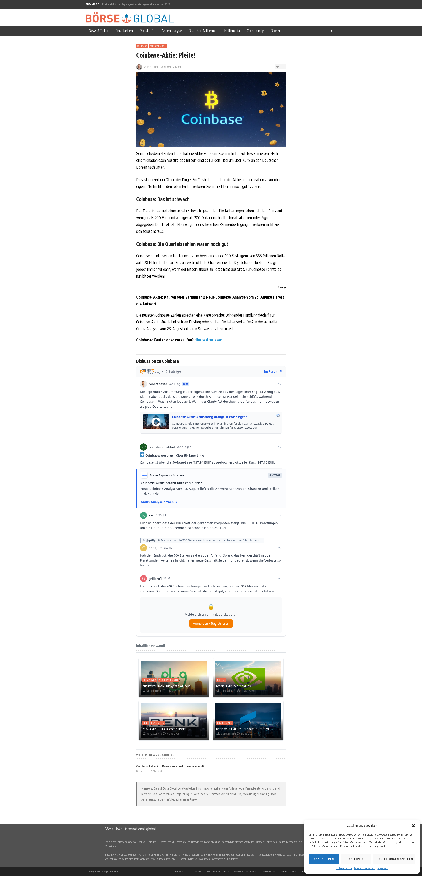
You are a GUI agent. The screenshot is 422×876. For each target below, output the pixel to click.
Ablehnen (356, 859)
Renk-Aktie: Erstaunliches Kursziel (164, 729)
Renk (146, 722)
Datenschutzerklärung (364, 868)
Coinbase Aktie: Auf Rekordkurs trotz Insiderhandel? (170, 766)
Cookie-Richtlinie (344, 868)
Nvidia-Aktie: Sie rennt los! (233, 686)
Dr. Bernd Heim (151, 66)
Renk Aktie (157, 722)
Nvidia (221, 680)
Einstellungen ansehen (394, 859)
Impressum (383, 868)
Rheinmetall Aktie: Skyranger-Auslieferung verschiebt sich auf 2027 (136, 4)
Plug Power (149, 680)
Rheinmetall (224, 722)
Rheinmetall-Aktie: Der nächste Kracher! (242, 729)
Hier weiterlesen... (210, 340)
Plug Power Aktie (168, 680)
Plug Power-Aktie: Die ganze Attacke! (166, 686)
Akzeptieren (324, 859)
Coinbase (142, 46)
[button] (413, 825)
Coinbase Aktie (158, 46)
